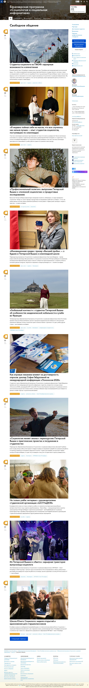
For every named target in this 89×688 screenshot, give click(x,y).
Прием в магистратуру (25, 670)
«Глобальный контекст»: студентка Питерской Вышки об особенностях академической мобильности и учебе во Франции (37, 313)
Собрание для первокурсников (78, 11)
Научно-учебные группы (42, 661)
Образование (24, 656)
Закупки (5, 670)
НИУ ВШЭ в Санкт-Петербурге (17, 330)
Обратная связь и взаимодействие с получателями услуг (27, 679)
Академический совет (78, 65)
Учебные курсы (76, 53)
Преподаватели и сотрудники (10, 665)
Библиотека (55, 658)
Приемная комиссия (79, 41)
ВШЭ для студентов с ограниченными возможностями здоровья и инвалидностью (10, 674)
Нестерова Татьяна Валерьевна (78, 86)
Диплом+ (22, 671)
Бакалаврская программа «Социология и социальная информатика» (28, 10)
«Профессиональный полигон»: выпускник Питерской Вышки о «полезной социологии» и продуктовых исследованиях (37, 192)
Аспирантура (23, 675)
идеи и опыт (23, 82)
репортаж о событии (37, 82)
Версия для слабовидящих (9, 676)
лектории (23, 634)
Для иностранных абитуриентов (79, 45)
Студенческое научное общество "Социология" (77, 161)
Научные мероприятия (41, 658)
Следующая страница (19, 639)
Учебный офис (75, 100)
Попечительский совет (9, 666)
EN (78, 1)
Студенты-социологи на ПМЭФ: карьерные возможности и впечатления (31, 66)
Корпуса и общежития (8, 668)
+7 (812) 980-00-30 (80, 125)
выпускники (33, 206)
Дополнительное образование (27, 673)
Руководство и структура (9, 661)
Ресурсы (55, 656)
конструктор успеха (25, 206)
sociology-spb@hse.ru (76, 116)
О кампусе (7, 656)
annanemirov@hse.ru (78, 122)
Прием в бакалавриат (25, 668)
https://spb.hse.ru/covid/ (77, 135)
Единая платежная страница (9, 678)
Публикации (55, 660)
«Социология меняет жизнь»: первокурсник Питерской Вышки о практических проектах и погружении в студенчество (37, 441)
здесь (77, 684)
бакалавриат (35, 265)
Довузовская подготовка (26, 664)
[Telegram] (75, 169)
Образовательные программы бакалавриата (27, 650)
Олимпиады (23, 666)
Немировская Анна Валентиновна (78, 76)
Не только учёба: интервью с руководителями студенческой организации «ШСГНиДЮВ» (33, 501)
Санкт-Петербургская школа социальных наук (45, 393)
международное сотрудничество (46, 327)
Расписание (75, 63)
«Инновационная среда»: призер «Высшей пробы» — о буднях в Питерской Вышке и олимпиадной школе (37, 252)
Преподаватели (76, 55)
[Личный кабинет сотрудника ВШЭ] (84, 1)
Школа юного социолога (79, 163)
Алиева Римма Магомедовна (77, 96)
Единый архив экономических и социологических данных (59, 662)
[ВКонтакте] (73, 169)
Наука (38, 656)
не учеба (29, 327)
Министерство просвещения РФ (76, 661)
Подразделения (7, 663)
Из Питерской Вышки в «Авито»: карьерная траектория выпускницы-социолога (37, 563)
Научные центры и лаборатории (43, 660)
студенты (29, 82)
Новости (13, 652)
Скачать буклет (79, 49)
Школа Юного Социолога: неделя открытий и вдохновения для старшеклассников (33, 622)
